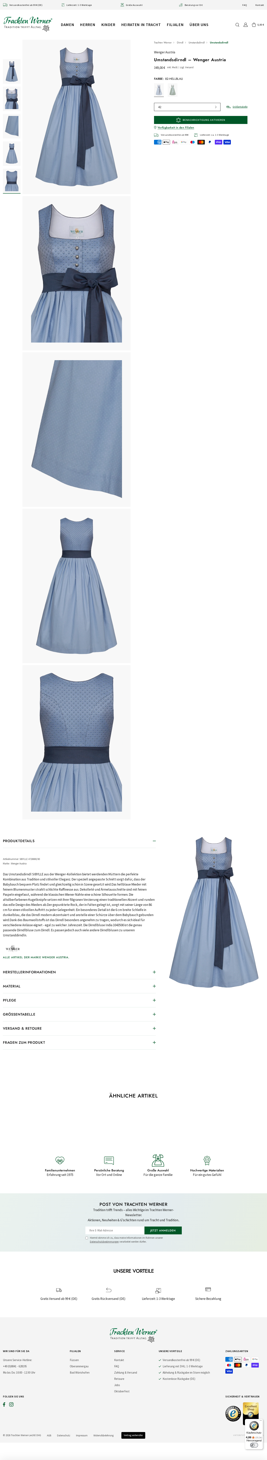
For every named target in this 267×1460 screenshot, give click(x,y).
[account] (246, 25)
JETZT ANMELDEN (163, 1230)
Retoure (119, 1379)
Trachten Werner (163, 42)
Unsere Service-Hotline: (17, 1360)
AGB (49, 1435)
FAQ (244, 5)
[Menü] (260, 1421)
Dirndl (180, 42)
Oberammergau (79, 1366)
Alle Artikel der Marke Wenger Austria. (36, 957)
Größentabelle (240, 107)
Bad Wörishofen (80, 1372)
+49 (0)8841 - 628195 (15, 1366)
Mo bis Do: (9, 1372)
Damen (67, 24)
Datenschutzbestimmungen (104, 1241)
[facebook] (4, 1405)
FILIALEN (175, 24)
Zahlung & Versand (125, 1372)
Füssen (74, 1360)
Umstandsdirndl (197, 42)
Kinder (108, 24)
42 (159, 107)
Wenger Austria (164, 52)
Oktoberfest (122, 1391)
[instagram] (11, 1405)
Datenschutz (63, 1435)
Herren (87, 24)
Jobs (117, 1385)
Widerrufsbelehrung (103, 1435)
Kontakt (259, 5)
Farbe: (168, 79)
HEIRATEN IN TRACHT (141, 24)
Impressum (82, 1435)
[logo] (28, 24)
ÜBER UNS (198, 24)
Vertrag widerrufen (133, 1435)
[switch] (254, 1445)
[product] (76, 430)
